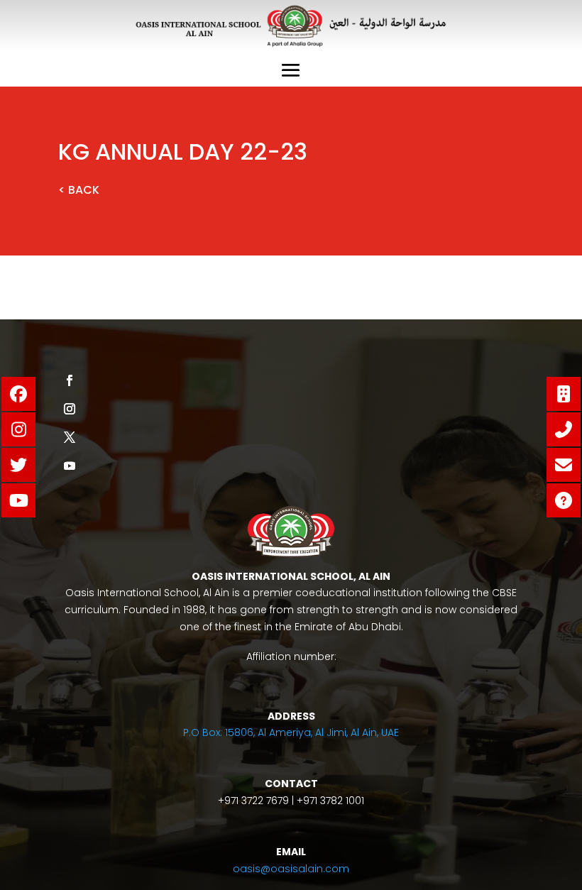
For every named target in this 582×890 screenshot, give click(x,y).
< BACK (78, 190)
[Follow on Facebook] (69, 380)
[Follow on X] (69, 437)
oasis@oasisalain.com (291, 869)
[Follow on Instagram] (69, 408)
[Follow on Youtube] (69, 465)
